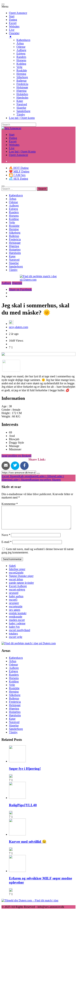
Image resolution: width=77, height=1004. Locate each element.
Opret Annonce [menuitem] (18, 12)
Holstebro (15, 249)
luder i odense (17, 623)
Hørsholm (15, 253)
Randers (14, 212)
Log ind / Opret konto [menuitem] (22, 117)
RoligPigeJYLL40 (23, 805)
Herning (14, 229)
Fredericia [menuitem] (22, 84)
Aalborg (14, 205)
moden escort (17, 620)
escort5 (13, 599)
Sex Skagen (54, 479)
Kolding (14, 219)
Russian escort (38, 479)
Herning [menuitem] (21, 73)
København (16, 195)
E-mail (6, 541)
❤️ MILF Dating (19, 171)
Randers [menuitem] (21, 57)
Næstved (14, 259)
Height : (6, 413)
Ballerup (14, 236)
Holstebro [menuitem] (22, 94)
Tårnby (13, 269)
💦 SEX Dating (18, 178)
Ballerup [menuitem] (21, 80)
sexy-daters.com (18, 327)
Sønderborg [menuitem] (23, 111)
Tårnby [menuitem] (20, 114)
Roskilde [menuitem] (21, 70)
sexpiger (14, 603)
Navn (5, 535)
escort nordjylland (19, 630)
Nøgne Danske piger (21, 576)
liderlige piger (17, 569)
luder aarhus (16, 596)
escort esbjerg (17, 589)
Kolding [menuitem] (21, 63)
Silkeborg (14, 232)
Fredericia (15, 239)
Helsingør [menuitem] (22, 87)
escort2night (16, 572)
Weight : (6, 416)
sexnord (13, 592)
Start (11, 134)
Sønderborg (16, 266)
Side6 (12, 565)
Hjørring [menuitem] (21, 90)
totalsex (13, 633)
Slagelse (14, 263)
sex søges (14, 609)
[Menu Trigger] (2, 4)
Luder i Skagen (21, 479)
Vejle (12, 222)
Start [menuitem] (11, 16)
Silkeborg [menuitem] (22, 77)
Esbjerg (13, 209)
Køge (12, 256)
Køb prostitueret (28, 476)
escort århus (16, 579)
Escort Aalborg (18, 586)
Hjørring (14, 246)
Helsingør (15, 242)
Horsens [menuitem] (21, 60)
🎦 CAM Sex (17, 175)
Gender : (7, 409)
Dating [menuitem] (13, 19)
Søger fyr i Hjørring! (25, 769)
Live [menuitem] (11, 29)
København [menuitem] (23, 40)
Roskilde (14, 225)
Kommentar (9, 503)
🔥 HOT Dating (19, 167)
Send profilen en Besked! (16, 455)
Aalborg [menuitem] (21, 50)
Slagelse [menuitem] (21, 107)
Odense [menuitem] (20, 46)
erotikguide (15, 616)
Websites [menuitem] (14, 26)
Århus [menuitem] (20, 43)
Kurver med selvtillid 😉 (27, 842)
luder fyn (14, 626)
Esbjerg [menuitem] (20, 53)
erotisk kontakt (17, 613)
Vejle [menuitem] (19, 67)
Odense (13, 202)
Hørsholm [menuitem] (22, 97)
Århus (12, 198)
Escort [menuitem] (12, 23)
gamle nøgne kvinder (21, 582)
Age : (5, 406)
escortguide (15, 606)
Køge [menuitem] (19, 101)
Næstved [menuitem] (21, 104)
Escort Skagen (10, 476)
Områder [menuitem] (14, 35)
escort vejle (15, 636)
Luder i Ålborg (46, 476)
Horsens (14, 215)
